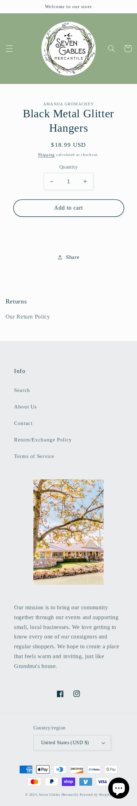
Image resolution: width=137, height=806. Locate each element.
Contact (23, 423)
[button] (9, 48)
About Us (25, 406)
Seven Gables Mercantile (58, 795)
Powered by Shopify (96, 795)
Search (22, 390)
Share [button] (72, 257)
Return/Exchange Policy (43, 440)
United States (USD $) (65, 742)
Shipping (46, 155)
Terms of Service (34, 456)
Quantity (68, 167)
